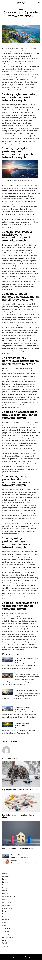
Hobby (4, 891)
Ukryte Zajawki (7, 937)
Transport (5, 931)
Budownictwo (6, 876)
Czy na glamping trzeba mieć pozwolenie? (20, 790)
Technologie (6, 928)
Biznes (21, 9)
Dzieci (4, 879)
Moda (4, 899)
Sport (4, 925)
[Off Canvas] (3, 2)
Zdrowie (5, 949)
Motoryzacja (6, 902)
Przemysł (5, 917)
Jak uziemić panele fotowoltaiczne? (27, 674)
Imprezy (5, 893)
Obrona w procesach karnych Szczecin (18, 849)
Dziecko (5, 882)
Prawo (4, 914)
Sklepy (4, 923)
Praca (4, 911)
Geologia (5, 888)
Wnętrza (5, 946)
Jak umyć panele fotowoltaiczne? (26, 691)
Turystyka (5, 934)
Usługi (4, 943)
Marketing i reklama (9, 896)
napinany (20, 3)
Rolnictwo (5, 920)
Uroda (4, 940)
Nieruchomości (7, 905)
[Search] (39, 2)
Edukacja (5, 885)
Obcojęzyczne (7, 908)
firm (30, 590)
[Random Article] (36, 2)
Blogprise (29, 957)
